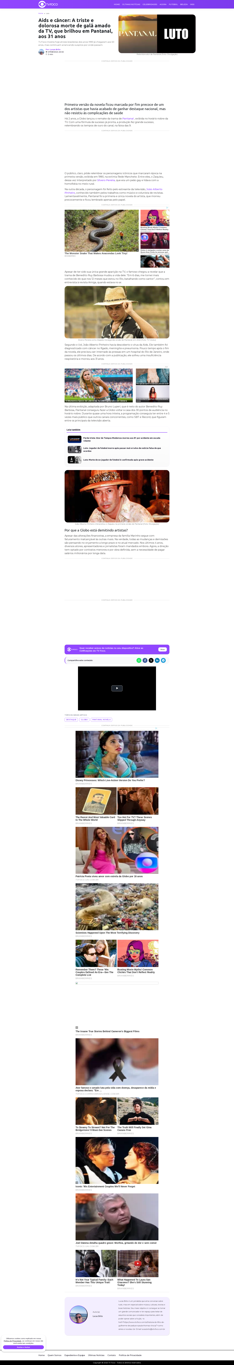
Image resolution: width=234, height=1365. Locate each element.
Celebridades (150, 4)
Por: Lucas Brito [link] (53, 49)
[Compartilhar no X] (151, 660)
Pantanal (128, 118)
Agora (163, 4)
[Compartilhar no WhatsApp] (138, 660)
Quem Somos (54, 1355)
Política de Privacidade (130, 1355)
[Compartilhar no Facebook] (145, 660)
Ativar (162, 649)
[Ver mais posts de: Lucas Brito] (41, 52)
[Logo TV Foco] (48, 4)
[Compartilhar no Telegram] (163, 660)
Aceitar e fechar (23, 1347)
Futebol (173, 4)
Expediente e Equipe (74, 1355)
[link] (78, 1314)
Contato (111, 1355)
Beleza (184, 4)
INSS (192, 4)
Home (117, 4)
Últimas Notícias (131, 4)
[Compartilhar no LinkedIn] (157, 660)
